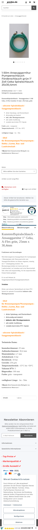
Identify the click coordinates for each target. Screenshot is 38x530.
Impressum (7, 505)
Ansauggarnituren (16, 93)
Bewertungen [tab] (23, 228)
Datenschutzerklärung (10, 426)
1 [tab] (13, 62)
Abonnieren (28, 435)
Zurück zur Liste (8, 16)
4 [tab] (20, 62)
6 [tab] (24, 62)
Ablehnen (19, 522)
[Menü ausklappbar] (3, 1)
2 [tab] (15, 62)
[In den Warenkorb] (3, 22)
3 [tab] (18, 62)
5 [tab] (22, 62)
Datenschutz (17, 505)
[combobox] (19, 171)
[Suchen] (33, 8)
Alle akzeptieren (19, 510)
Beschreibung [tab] (8, 228)
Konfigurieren (19, 516)
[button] (26, 2)
